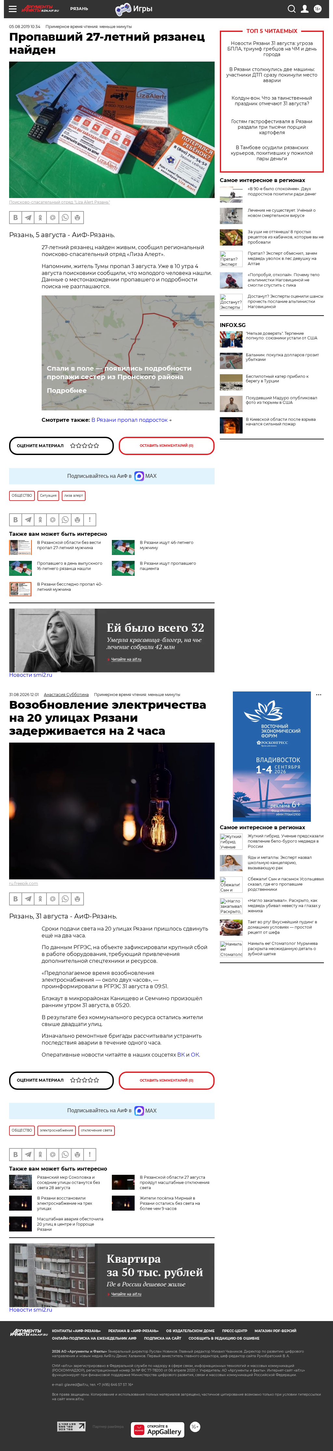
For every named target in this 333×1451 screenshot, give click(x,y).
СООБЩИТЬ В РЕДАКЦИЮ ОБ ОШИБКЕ (224, 1338)
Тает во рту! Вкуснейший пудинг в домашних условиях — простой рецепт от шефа (282, 927)
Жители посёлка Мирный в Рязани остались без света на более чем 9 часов (170, 1203)
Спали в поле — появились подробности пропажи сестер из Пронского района (119, 372)
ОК (195, 1055)
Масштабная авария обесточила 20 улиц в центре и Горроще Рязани (70, 1224)
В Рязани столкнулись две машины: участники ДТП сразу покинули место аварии (271, 75)
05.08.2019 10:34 (24, 26)
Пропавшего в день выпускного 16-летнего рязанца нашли (69, 566)
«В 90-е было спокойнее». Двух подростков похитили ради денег (282, 191)
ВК (181, 1055)
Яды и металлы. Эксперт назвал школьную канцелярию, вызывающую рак (280, 862)
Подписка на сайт (162, 1338)
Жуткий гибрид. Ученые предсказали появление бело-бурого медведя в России (286, 841)
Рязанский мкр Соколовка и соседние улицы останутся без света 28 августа (68, 1182)
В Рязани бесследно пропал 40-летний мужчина (70, 587)
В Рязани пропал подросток (129, 420)
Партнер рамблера (108, 1427)
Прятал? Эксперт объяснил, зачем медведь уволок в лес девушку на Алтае (282, 258)
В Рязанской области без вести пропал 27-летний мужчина (69, 545)
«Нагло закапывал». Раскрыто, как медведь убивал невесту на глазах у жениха (284, 905)
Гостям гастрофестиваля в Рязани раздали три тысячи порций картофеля (272, 127)
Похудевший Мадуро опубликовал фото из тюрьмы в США (281, 400)
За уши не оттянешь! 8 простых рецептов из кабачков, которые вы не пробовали (286, 237)
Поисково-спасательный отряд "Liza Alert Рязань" (59, 202)
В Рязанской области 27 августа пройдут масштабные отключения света (174, 1182)
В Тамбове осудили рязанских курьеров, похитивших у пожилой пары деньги (272, 153)
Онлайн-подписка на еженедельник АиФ (94, 1338)
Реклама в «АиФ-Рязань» (133, 1331)
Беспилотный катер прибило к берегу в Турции (277, 378)
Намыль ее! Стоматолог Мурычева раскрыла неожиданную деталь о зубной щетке (283, 948)
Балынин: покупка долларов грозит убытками (282, 357)
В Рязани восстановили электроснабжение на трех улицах (64, 1203)
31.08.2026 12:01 (24, 694)
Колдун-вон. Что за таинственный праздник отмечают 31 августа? (272, 101)
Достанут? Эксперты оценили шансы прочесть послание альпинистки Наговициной (285, 301)
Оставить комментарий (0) (166, 446)
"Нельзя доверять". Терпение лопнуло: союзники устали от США (281, 335)
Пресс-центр (234, 1331)
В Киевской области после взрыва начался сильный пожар (281, 421)
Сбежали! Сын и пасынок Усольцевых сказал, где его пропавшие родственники (286, 884)
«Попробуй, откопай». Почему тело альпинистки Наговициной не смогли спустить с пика (284, 280)
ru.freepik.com (23, 883)
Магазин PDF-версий (275, 1331)
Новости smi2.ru (30, 675)
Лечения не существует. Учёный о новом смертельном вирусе (282, 213)
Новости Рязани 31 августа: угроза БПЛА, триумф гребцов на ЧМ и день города (272, 49)
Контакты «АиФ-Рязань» (76, 1331)
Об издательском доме (190, 1331)
